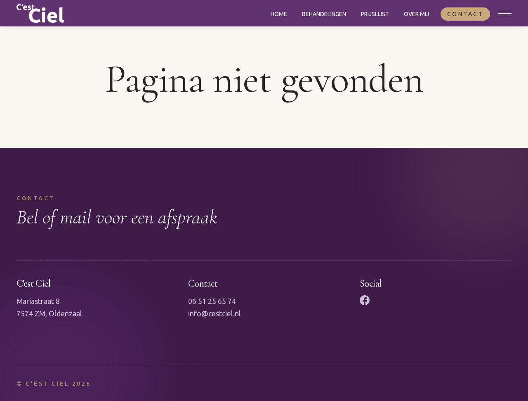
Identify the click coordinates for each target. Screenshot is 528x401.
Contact (465, 14)
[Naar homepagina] (40, 13)
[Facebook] (365, 300)
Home (279, 14)
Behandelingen (324, 14)
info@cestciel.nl (214, 313)
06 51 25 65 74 (212, 301)
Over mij (416, 14)
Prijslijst (375, 14)
